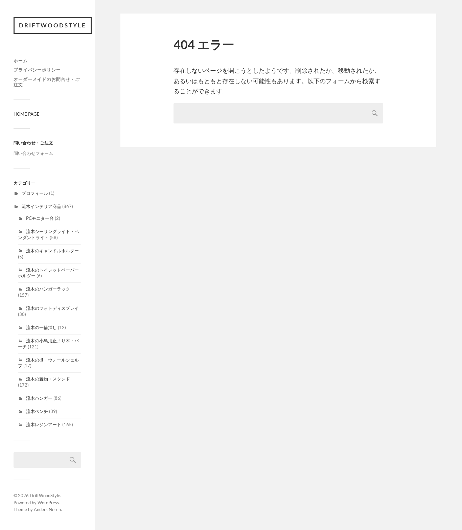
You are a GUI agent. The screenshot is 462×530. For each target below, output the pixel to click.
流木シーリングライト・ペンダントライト (48, 234)
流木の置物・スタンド (48, 379)
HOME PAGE (27, 114)
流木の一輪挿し (41, 327)
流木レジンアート (43, 424)
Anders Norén (47, 509)
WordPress (48, 502)
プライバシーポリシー (37, 69)
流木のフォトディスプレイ (52, 308)
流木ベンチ (37, 411)
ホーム (21, 60)
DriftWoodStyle (52, 25)
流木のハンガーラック (48, 289)
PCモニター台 (40, 218)
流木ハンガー (39, 398)
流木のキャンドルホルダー (52, 250)
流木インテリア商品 (41, 206)
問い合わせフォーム (33, 153)
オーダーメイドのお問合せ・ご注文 (47, 81)
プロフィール (35, 193)
